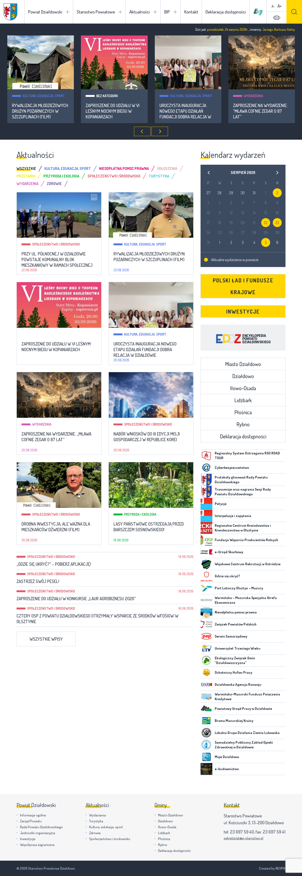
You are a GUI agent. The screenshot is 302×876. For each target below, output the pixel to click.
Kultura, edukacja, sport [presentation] (67, 168)
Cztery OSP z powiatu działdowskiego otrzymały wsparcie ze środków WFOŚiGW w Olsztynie (97, 618)
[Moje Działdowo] (206, 757)
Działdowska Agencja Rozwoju (238, 684)
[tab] (30, 168)
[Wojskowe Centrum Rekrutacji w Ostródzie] (206, 564)
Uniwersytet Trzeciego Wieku (237, 648)
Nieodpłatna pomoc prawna (236, 612)
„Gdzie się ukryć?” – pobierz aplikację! (54, 564)
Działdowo (243, 376)
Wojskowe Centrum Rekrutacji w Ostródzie (248, 564)
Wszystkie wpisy (46, 639)
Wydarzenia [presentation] (27, 183)
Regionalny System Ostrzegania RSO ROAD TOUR (247, 455)
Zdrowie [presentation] (54, 183)
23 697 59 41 (274, 832)
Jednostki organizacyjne (37, 833)
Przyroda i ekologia (140, 514)
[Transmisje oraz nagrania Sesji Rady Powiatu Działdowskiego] (206, 492)
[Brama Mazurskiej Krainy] (206, 721)
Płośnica (243, 412)
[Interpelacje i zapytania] (206, 516)
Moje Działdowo (227, 757)
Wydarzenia (253, 96)
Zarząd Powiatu (31, 821)
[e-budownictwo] (206, 769)
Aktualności (139, 12)
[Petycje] (206, 504)
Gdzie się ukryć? (227, 576)
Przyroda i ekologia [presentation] (61, 176)
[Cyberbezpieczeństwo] (206, 468)
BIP (167, 12)
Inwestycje (243, 311)
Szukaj (294, 11)
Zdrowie (95, 833)
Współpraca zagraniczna (37, 844)
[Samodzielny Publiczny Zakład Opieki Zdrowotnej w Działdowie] (206, 745)
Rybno (243, 424)
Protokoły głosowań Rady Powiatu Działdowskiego (241, 479)
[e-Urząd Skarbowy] (206, 552)
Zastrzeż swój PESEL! (38, 581)
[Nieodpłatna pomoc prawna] (206, 612)
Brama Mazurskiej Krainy (234, 720)
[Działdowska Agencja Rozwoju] (206, 684)
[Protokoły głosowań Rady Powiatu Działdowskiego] (206, 480)
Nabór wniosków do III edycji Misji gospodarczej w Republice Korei (146, 436)
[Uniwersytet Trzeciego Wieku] (206, 648)
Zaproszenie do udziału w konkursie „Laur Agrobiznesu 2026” (76, 598)
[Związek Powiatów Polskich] (206, 624)
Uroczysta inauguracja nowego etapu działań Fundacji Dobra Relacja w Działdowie (185, 111)
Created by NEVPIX (272, 868)
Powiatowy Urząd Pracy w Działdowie (243, 708)
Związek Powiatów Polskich (235, 624)
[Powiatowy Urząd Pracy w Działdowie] (206, 709)
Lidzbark (243, 400)
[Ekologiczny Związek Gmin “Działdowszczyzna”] (206, 660)
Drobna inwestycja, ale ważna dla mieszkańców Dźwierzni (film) (55, 526)
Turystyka (96, 821)
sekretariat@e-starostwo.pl (243, 838)
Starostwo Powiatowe (96, 12)
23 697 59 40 (242, 832)
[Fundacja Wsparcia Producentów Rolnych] (206, 540)
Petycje (220, 503)
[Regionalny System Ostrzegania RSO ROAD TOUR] (206, 456)
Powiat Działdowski (45, 12)
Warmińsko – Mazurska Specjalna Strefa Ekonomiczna (246, 600)
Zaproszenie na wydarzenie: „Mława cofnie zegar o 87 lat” (56, 436)
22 (266, 222)
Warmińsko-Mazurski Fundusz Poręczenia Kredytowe (247, 696)
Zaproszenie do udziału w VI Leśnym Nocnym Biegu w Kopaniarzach (112, 111)
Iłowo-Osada (243, 388)
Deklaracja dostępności (226, 12)
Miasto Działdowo (243, 364)
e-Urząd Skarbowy (229, 552)
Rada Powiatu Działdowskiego (41, 827)
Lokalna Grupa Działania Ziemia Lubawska (247, 732)
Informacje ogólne (33, 815)
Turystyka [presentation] (159, 176)
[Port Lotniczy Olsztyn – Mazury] (206, 588)
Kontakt (191, 12)
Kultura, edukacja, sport (44, 96)
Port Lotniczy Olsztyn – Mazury (239, 588)
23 (277, 222)
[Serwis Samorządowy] (206, 636)
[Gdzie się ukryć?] (206, 576)
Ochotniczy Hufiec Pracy (233, 672)
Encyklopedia (243, 338)
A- (273, 6)
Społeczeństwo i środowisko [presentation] (114, 176)
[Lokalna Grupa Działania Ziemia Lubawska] (206, 733)
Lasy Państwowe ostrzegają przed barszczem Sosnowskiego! (148, 526)
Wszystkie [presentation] (26, 168)
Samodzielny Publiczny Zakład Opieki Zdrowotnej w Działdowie (244, 744)
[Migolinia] (258, 12)
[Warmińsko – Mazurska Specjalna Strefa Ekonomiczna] (206, 600)
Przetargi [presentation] (26, 176)
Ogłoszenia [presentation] (167, 168)
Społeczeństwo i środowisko (56, 244)
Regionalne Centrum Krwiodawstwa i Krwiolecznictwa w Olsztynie (243, 527)
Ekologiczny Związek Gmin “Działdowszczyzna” (235, 660)
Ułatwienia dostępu (276, 18)
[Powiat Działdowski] (10, 12)
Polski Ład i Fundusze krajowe (243, 286)
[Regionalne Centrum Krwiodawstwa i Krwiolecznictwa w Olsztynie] (206, 528)
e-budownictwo (227, 769)
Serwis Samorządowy (231, 636)
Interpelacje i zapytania (233, 516)
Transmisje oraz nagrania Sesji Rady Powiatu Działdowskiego (243, 491)
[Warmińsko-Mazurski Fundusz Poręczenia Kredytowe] (206, 697)
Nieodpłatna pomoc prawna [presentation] (124, 168)
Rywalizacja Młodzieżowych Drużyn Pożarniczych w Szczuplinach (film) (40, 111)
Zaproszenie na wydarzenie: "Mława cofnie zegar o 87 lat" (260, 111)
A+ (279, 6)
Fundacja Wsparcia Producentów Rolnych (246, 540)
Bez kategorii (107, 96)
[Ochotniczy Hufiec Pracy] (206, 672)
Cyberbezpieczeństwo (232, 467)
